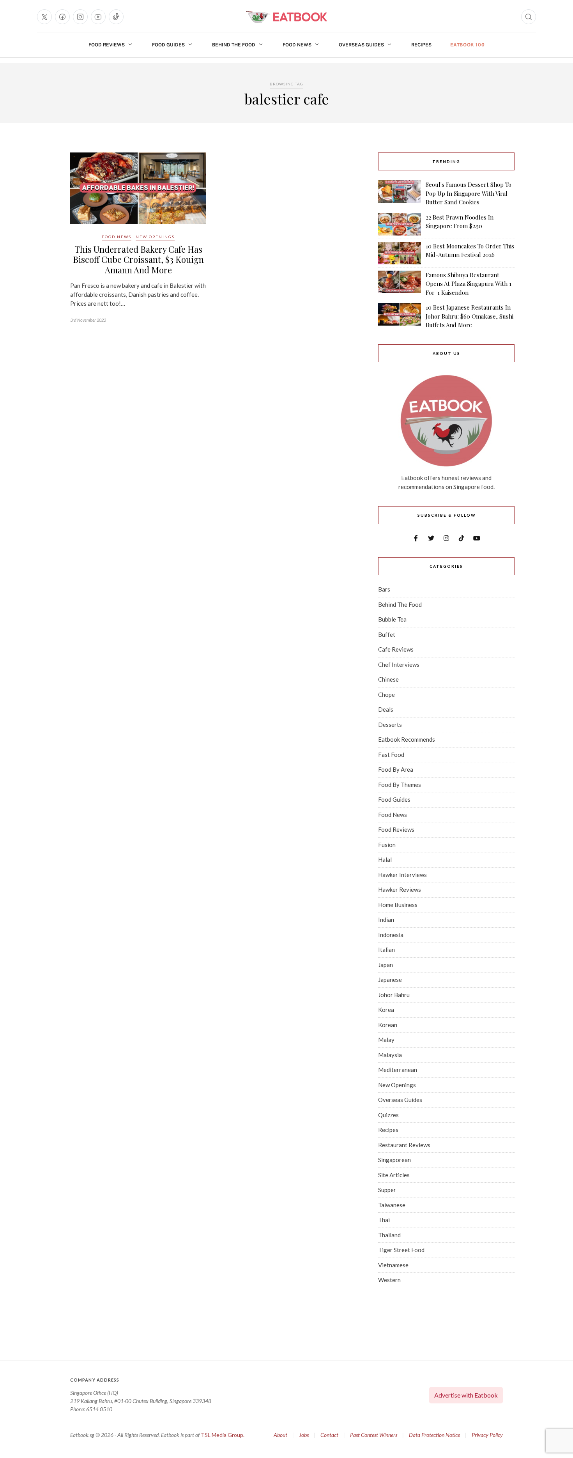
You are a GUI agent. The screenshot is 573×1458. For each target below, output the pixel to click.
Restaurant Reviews (404, 1144)
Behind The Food (233, 45)
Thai (384, 1219)
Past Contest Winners (373, 1434)
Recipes (421, 45)
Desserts (390, 724)
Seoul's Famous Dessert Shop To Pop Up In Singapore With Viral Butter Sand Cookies (468, 193)
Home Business (397, 904)
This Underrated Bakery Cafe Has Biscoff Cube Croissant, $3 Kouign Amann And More (138, 259)
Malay (386, 1039)
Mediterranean (397, 1069)
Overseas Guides (361, 45)
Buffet (386, 634)
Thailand (389, 1234)
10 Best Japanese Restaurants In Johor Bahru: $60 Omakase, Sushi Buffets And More (469, 316)
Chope (386, 694)
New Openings (155, 236)
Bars (384, 589)
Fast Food (391, 754)
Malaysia (390, 1054)
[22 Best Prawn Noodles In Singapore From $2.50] (399, 224)
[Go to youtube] (98, 16)
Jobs (304, 1434)
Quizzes (388, 1114)
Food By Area (395, 769)
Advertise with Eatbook (466, 1395)
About (280, 1434)
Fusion (387, 844)
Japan (385, 964)
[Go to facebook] (62, 16)
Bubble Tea (392, 619)
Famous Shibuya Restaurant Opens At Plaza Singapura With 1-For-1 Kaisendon (470, 283)
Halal (385, 859)
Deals (385, 709)
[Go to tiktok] (116, 16)
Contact (329, 1434)
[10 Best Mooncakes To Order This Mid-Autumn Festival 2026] (399, 253)
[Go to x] (44, 16)
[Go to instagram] (80, 16)
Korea (386, 1009)
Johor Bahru (394, 994)
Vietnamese (393, 1264)
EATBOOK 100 (467, 45)
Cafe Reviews (396, 649)
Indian (386, 919)
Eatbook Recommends (406, 739)
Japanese (390, 979)
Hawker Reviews (399, 889)
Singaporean (394, 1159)
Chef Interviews (398, 664)
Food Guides (168, 45)
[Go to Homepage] (286, 17)
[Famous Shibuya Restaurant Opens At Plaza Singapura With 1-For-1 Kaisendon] (399, 284)
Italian (386, 949)
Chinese (388, 679)
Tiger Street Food (401, 1249)
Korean (387, 1024)
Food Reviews (106, 45)
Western (389, 1279)
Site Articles (394, 1174)
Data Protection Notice (434, 1434)
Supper (387, 1189)
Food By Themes (399, 784)
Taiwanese (391, 1204)
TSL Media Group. (222, 1434)
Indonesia (390, 934)
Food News (297, 45)
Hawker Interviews (402, 874)
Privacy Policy (487, 1434)
